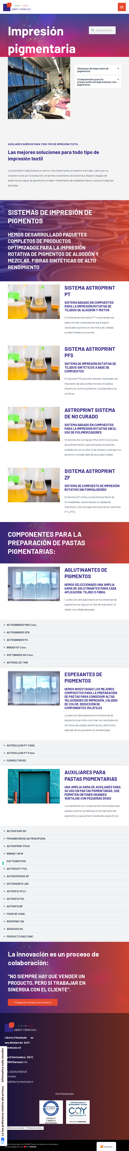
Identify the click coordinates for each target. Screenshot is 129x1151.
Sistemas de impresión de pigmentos (93, 70)
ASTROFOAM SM (16, 831)
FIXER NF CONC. (16, 913)
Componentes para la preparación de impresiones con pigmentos (96, 82)
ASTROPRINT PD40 (18, 846)
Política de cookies (34, 1128)
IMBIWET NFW (15, 853)
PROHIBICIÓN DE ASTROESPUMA (26, 838)
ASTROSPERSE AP (18, 876)
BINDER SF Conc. (17, 647)
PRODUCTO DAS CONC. (20, 936)
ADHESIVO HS (15, 928)
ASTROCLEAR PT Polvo (21, 752)
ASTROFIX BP (15, 906)
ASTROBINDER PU (17, 639)
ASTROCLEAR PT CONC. (21, 745)
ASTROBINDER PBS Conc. (22, 624)
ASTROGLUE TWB (17, 662)
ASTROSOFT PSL (17, 868)
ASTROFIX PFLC (16, 891)
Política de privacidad (15, 1128)
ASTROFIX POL (16, 898)
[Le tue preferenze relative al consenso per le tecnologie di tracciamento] (3, 863)
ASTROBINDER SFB (18, 632)
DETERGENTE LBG (18, 883)
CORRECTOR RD (16, 760)
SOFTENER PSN (16, 861)
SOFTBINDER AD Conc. (20, 654)
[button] (98, 70)
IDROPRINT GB (15, 921)
